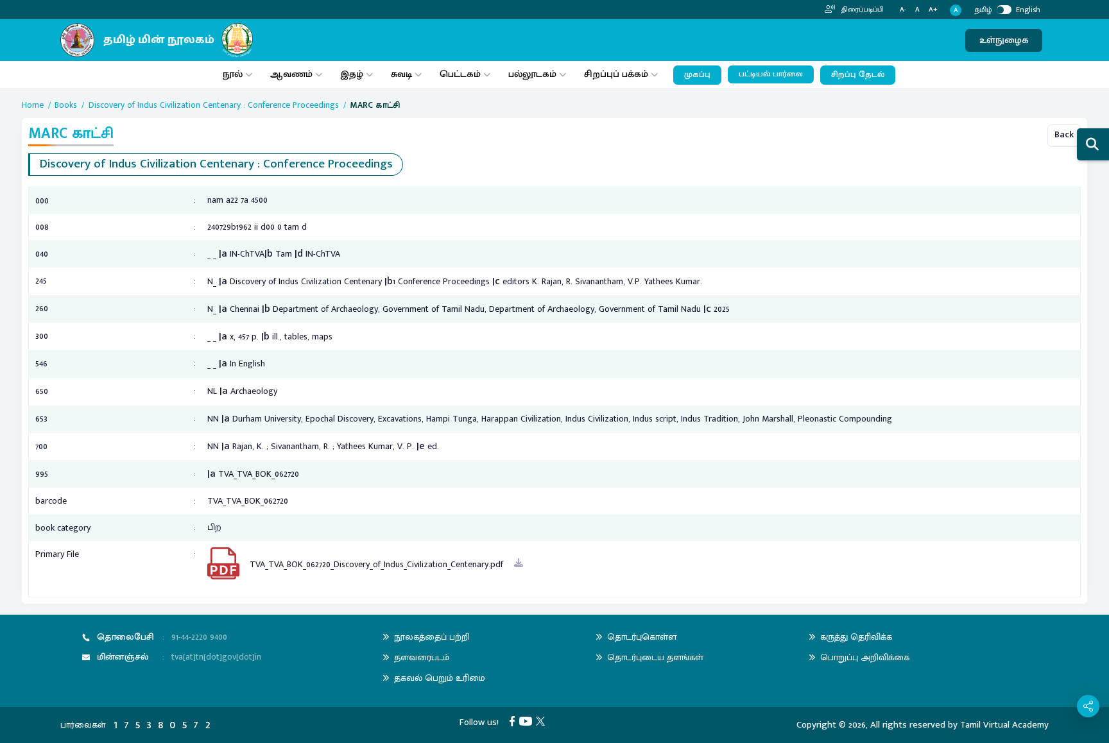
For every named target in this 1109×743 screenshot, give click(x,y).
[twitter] (542, 721)
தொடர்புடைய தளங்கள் (655, 657)
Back (1064, 134)
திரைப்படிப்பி (861, 9)
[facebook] (514, 721)
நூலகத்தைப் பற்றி (432, 637)
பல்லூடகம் (532, 74)
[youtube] (528, 721)
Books (66, 105)
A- (903, 9)
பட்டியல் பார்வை (771, 74)
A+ (933, 9)
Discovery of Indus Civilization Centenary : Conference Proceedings (214, 105)
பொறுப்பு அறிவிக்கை (864, 657)
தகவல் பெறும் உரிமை (439, 678)
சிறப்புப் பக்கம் (616, 74)
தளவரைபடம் (421, 657)
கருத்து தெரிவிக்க (856, 637)
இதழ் (351, 74)
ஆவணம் (292, 74)
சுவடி (401, 74)
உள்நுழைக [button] (1004, 40)
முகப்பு (697, 74)
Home (33, 105)
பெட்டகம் (460, 74)
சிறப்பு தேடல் (857, 74)
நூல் (233, 74)
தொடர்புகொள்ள (641, 637)
